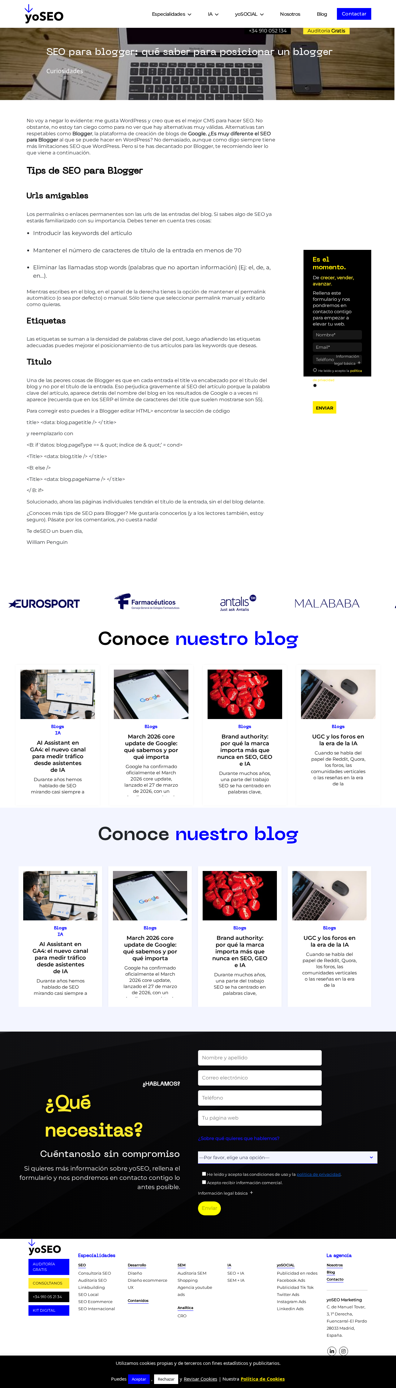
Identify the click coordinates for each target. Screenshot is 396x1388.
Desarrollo (137, 1265)
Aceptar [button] (139, 1379)
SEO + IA (235, 1273)
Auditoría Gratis (44, 1267)
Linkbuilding (91, 1287)
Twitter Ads (288, 1294)
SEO (82, 1265)
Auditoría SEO (92, 1280)
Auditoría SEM (192, 1273)
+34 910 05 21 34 (47, 1296)
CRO (182, 1315)
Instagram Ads (291, 1301)
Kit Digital (44, 1310)
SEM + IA (235, 1280)
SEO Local (88, 1294)
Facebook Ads (291, 1280)
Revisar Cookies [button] (200, 1379)
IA (210, 14)
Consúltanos (47, 1283)
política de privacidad (319, 1174)
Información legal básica (346, 360)
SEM (182, 1265)
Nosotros (290, 14)
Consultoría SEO (94, 1273)
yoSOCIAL (246, 14)
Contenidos (138, 1300)
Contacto (335, 1279)
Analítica (185, 1308)
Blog (322, 14)
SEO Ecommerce (95, 1301)
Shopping (188, 1280)
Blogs (57, 727)
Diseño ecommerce (147, 1280)
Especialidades (168, 14)
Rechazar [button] (166, 1379)
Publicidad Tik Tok (295, 1287)
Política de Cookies (263, 1379)
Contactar (354, 14)
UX (131, 1287)
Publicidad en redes (297, 1273)
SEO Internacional (96, 1308)
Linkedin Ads (290, 1308)
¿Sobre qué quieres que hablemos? (239, 1138)
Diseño (135, 1273)
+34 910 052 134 (268, 31)
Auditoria (326, 31)
